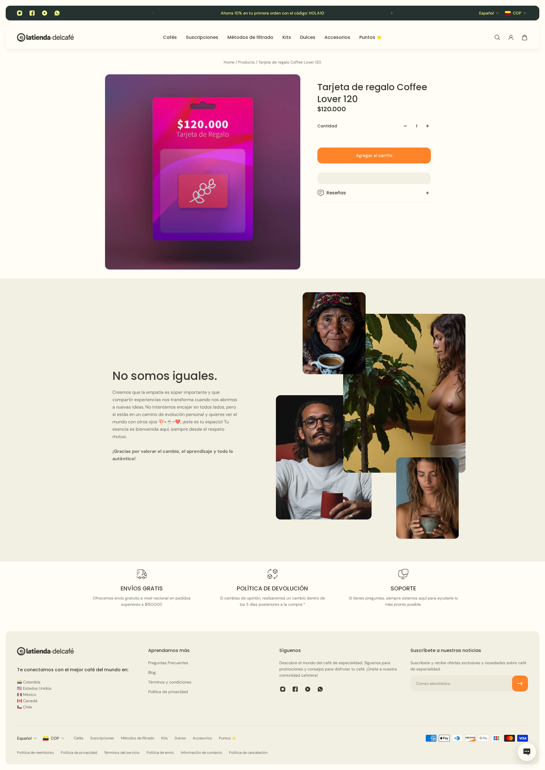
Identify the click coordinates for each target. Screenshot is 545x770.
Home (230, 62)
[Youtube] (44, 13)
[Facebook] (32, 13)
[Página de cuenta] (511, 37)
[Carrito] (524, 37)
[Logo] (45, 37)
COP (55, 738)
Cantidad (327, 126)
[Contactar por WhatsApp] (527, 752)
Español (24, 738)
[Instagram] (19, 13)
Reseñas (336, 193)
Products (247, 62)
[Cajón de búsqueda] (497, 37)
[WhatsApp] (57, 13)
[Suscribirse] (520, 683)
